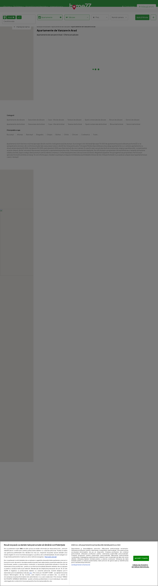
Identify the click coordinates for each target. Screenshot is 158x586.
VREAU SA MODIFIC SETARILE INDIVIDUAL (140, 566)
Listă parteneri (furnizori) (80, 565)
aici (30, 573)
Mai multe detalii (51, 557)
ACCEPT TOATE (141, 558)
